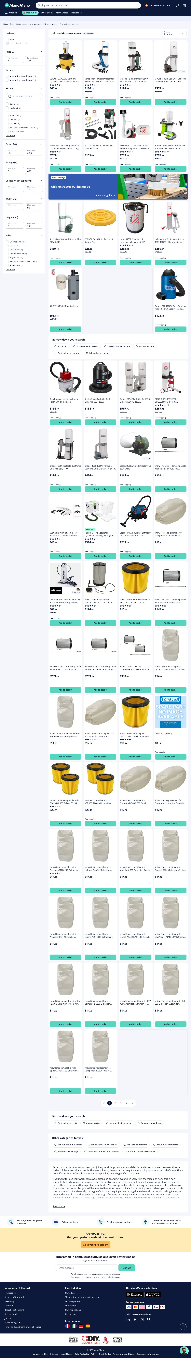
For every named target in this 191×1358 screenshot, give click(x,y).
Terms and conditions (123, 1354)
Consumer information (148, 1354)
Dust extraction (51, 24)
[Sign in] (178, 5)
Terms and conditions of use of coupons (24, 1327)
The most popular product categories (82, 1297)
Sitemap (54, 1354)
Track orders (10, 1293)
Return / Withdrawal (14, 1297)
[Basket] (184, 5)
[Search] (39, 5)
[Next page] (132, 1103)
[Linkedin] (128, 1319)
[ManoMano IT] (74, 1326)
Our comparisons (73, 1301)
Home (5, 24)
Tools (12, 24)
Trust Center (105, 1354)
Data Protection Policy (86, 1354)
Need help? (10, 1301)
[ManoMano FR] (67, 1326)
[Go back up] (183, 1326)
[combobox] (174, 33)
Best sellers (70, 1314)
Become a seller (12, 1314)
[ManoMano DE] (81, 1326)
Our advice (70, 1293)
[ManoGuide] (184, 1350)
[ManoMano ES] (88, 1326)
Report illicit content (14, 1310)
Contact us (10, 1305)
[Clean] (138, 5)
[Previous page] (104, 1103)
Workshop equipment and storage (30, 24)
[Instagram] (141, 1319)
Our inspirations (73, 1310)
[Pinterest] (148, 1319)
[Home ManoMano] (17, 5)
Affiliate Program (12, 1322)
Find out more (114, 1277)
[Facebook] (135, 1319)
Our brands (70, 1305)
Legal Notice (67, 1354)
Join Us (8, 1318)
